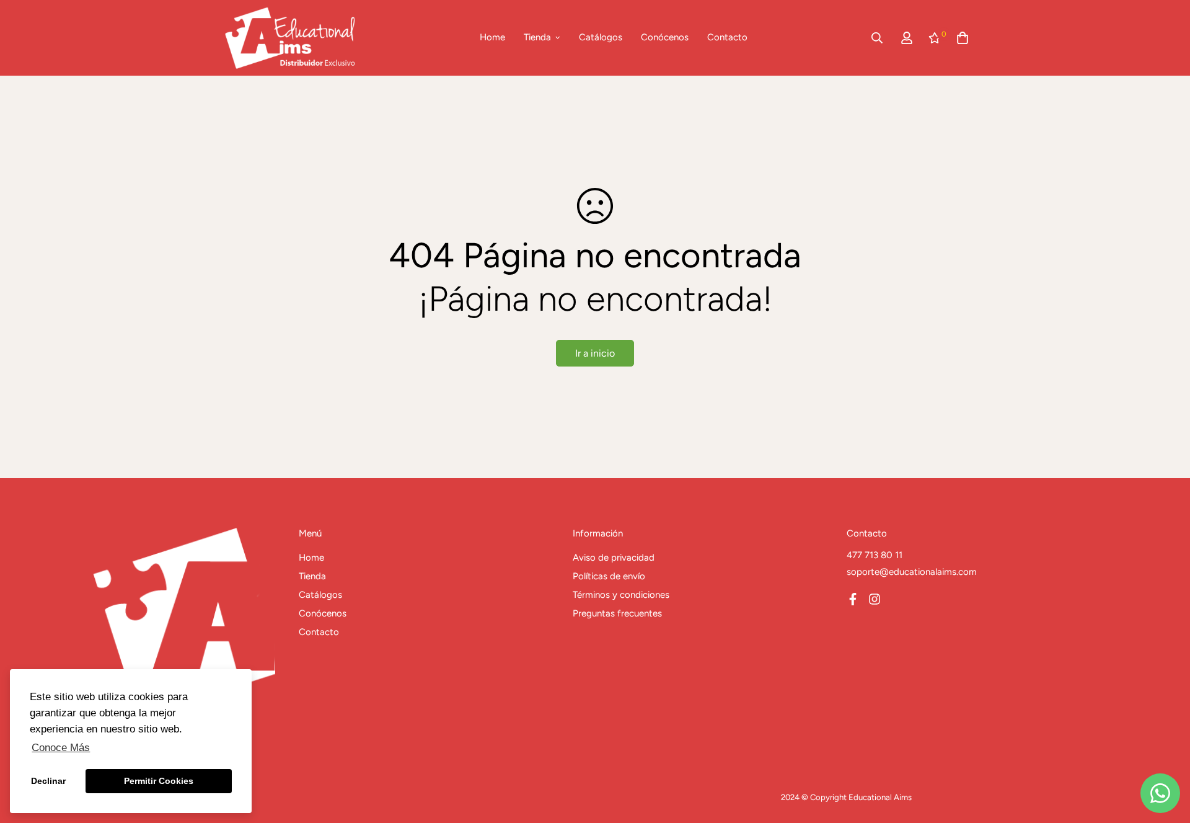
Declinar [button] (48, 781)
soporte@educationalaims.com (912, 571)
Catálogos (600, 37)
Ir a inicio (595, 353)
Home (492, 37)
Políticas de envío (609, 576)
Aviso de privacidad (613, 557)
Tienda (537, 37)
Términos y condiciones (621, 594)
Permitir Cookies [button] (158, 781)
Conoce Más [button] (61, 748)
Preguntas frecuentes (617, 613)
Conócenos (665, 37)
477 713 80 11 (874, 555)
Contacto (727, 37)
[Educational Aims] (289, 38)
